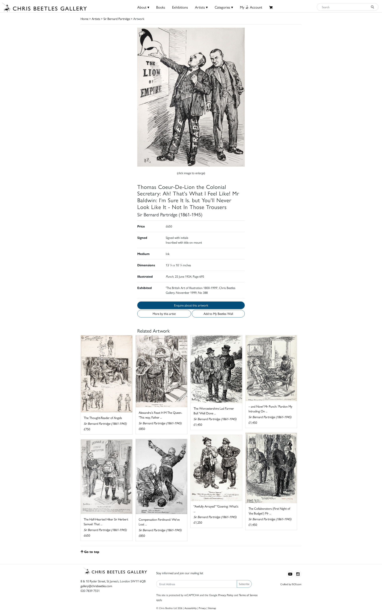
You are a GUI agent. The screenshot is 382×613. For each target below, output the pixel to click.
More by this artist (164, 313)
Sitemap (212, 608)
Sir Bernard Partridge (116, 18)
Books (160, 7)
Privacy (202, 608)
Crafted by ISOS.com (290, 584)
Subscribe (244, 584)
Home (84, 18)
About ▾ (143, 7)
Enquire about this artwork (191, 305)
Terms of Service (248, 595)
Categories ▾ (224, 7)
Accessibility (190, 608)
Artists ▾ (201, 7)
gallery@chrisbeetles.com (96, 586)
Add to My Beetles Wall (218, 313)
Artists (96, 18)
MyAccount (251, 7)
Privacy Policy (225, 595)
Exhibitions (180, 7)
